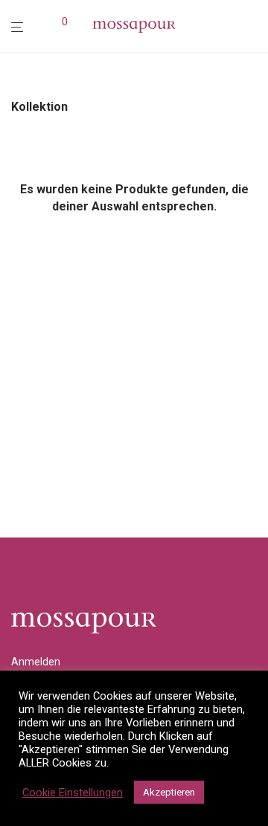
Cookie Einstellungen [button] (72, 792)
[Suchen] (41, 27)
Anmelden (35, 662)
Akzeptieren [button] (169, 792)
